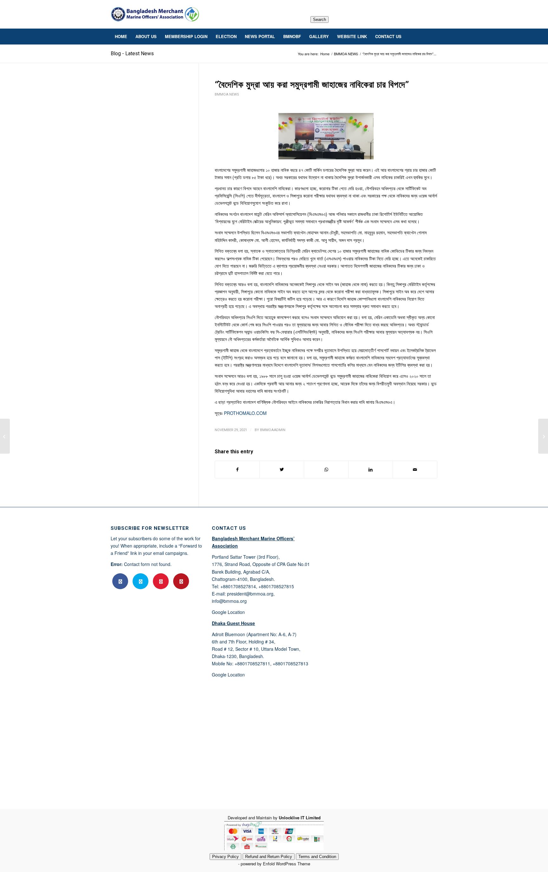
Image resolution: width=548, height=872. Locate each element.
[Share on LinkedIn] (371, 469)
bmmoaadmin (272, 430)
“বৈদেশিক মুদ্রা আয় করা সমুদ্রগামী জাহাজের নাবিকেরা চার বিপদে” (312, 84)
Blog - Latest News (132, 53)
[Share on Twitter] (282, 469)
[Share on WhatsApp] (326, 469)
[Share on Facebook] (237, 469)
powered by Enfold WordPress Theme (275, 864)
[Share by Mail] (415, 469)
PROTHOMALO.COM (245, 413)
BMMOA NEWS (227, 94)
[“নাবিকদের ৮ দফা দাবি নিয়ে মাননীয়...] (5, 436)
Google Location (228, 612)
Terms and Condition (317, 856)
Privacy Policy (225, 856)
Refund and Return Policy (268, 856)
